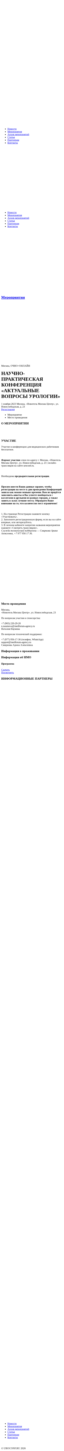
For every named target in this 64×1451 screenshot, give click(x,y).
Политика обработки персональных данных (24, 1445)
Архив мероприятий (18, 134)
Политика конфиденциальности (18, 1442)
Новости (12, 129)
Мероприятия (14, 131)
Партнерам (13, 140)
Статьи (11, 137)
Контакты (12, 142)
